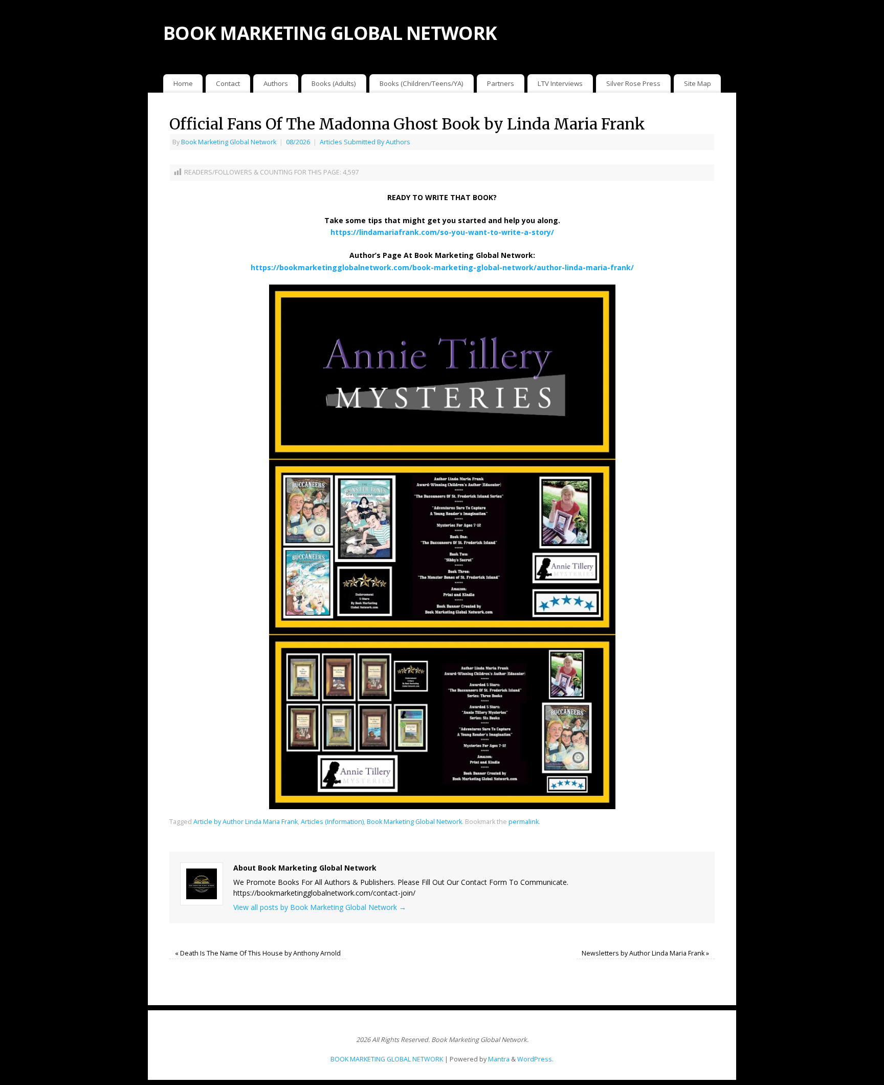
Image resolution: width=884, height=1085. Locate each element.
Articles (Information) (332, 821)
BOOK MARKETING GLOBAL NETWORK (330, 33)
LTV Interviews (560, 83)
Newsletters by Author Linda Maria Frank (645, 953)
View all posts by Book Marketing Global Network (319, 907)
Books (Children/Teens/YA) (421, 83)
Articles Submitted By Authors (365, 142)
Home (183, 83)
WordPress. (535, 1059)
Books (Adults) (334, 83)
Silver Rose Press (633, 83)
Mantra (499, 1059)
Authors (275, 83)
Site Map (697, 83)
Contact (228, 83)
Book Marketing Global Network (228, 142)
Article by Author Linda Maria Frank (245, 821)
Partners (500, 83)
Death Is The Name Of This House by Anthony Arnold (258, 953)
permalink (524, 821)
